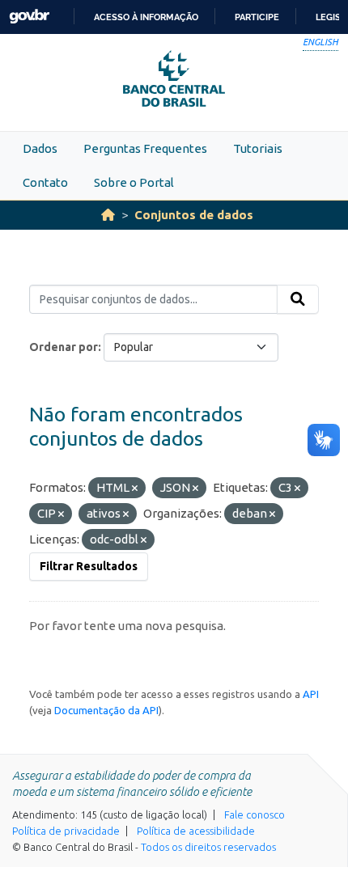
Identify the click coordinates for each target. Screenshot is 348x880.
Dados (40, 148)
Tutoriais (257, 148)
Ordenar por (63, 347)
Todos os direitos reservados (208, 846)
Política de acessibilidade (196, 830)
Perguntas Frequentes (145, 148)
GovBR (29, 16)
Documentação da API (106, 710)
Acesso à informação (146, 17)
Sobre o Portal (134, 182)
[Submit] (298, 299)
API (311, 694)
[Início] (108, 215)
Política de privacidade (66, 830)
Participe (257, 17)
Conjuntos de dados (193, 215)
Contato (45, 182)
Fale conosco (254, 814)
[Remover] (135, 488)
